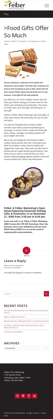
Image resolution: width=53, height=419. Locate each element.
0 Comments (21, 41)
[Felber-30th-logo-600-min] (22, 5)
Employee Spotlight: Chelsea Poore (14, 317)
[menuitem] (45, 5)
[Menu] (45, 5)
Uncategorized (34, 41)
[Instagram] (17, 396)
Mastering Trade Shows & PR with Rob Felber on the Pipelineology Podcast (26, 321)
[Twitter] (23, 396)
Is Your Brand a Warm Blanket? (13, 332)
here (24, 229)
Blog (6, 14)
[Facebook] (28, 396)
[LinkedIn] (34, 396)
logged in (20, 272)
